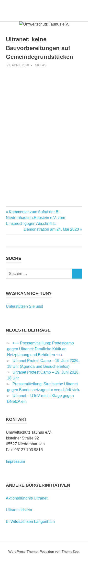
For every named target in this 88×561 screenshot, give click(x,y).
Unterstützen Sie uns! (24, 306)
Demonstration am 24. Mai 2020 (51, 229)
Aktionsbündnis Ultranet (26, 498)
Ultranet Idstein (19, 510)
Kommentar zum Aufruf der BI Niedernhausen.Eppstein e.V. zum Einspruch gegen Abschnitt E (35, 218)
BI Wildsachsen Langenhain (30, 521)
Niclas (40, 65)
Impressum (15, 461)
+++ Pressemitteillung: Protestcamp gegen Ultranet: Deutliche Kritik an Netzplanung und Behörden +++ (40, 349)
